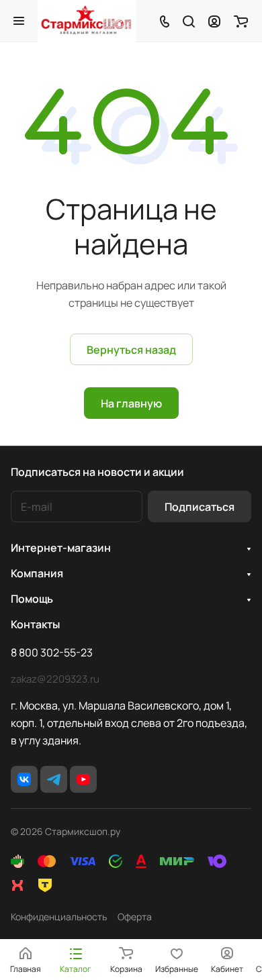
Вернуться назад (131, 349)
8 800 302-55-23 (52, 652)
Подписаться (199, 506)
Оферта (135, 916)
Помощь (32, 598)
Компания (37, 573)
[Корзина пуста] (241, 21)
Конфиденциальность (59, 916)
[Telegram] (53, 779)
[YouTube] (83, 779)
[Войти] (214, 21)
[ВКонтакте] (24, 779)
